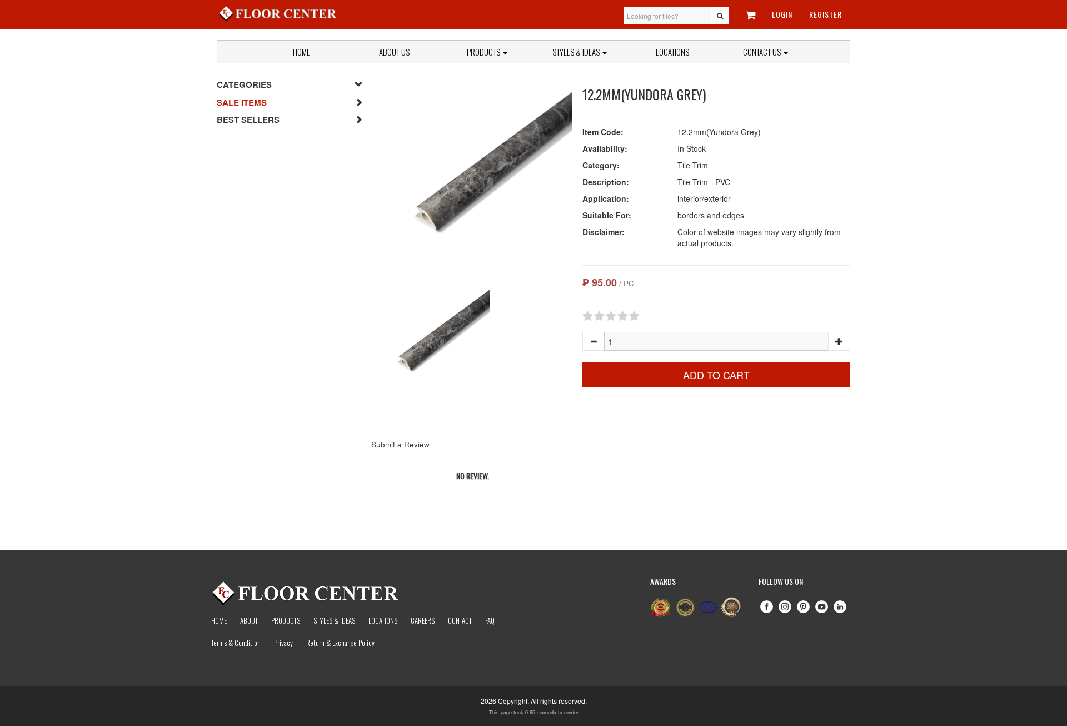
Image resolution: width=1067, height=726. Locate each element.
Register (825, 14)
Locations (672, 52)
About (249, 620)
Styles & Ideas (334, 620)
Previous (357, 176)
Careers (423, 620)
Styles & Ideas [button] (576, 52)
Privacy (283, 642)
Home (301, 52)
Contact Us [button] (762, 52)
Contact (460, 620)
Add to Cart (716, 374)
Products (484, 52)
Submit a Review (400, 444)
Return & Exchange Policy (340, 642)
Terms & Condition (236, 642)
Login (782, 14)
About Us (394, 52)
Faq (490, 620)
